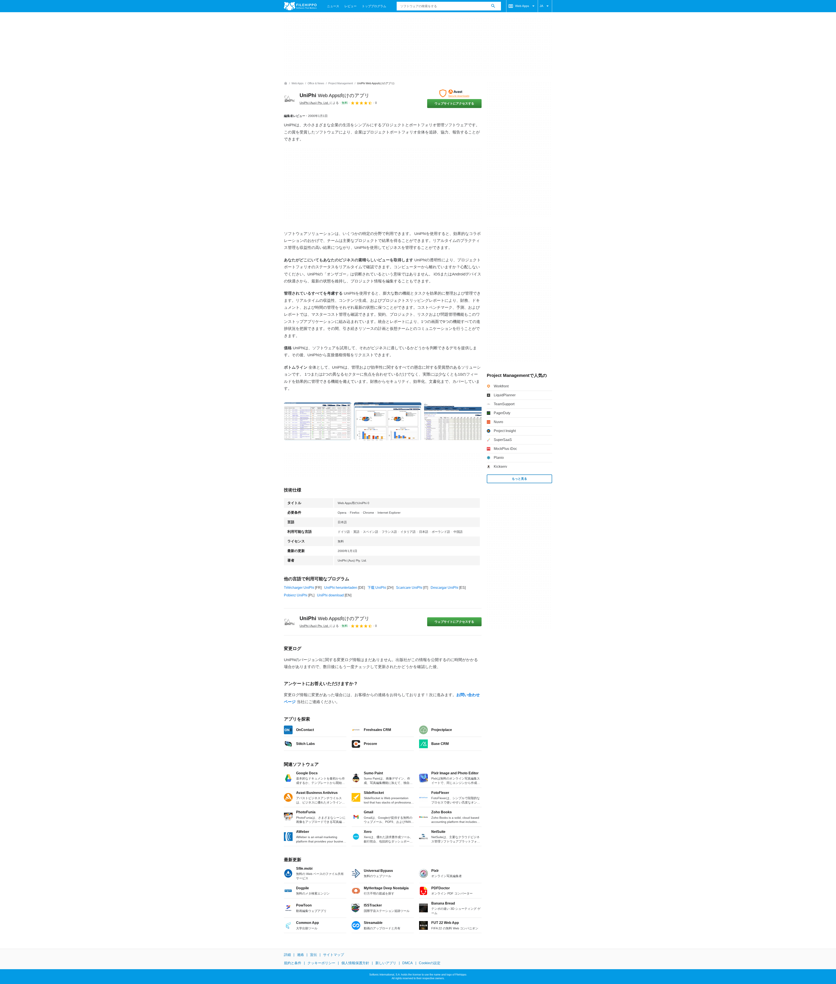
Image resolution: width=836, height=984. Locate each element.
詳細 (287, 955)
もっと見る (519, 478)
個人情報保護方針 (355, 963)
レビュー (350, 6)
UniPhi (334, 95)
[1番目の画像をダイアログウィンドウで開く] (387, 421)
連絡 (300, 955)
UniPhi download (330, 595)
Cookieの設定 (429, 963)
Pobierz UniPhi (295, 595)
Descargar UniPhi (444, 587)
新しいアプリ (385, 963)
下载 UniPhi (376, 587)
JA (541, 6)
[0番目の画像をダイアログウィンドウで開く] (317, 421)
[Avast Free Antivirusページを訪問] (454, 93)
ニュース (333, 6)
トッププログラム (374, 6)
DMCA (407, 963)
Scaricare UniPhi (409, 587)
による (319, 103)
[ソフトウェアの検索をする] (493, 6)
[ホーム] (285, 83)
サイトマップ (333, 955)
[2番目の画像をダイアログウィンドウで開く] (458, 421)
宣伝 (313, 955)
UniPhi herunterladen (340, 587)
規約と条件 (292, 963)
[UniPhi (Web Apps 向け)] (289, 98)
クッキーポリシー (321, 963)
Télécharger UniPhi (299, 587)
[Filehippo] (300, 6)
